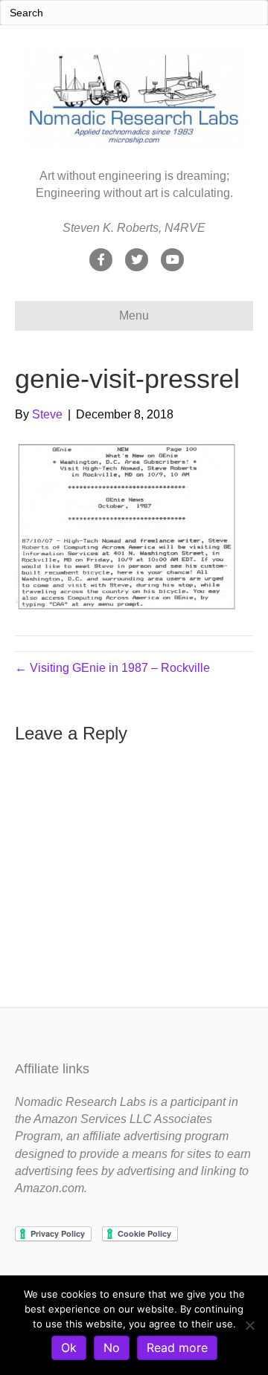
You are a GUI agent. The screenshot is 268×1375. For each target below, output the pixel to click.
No (111, 1347)
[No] (249, 1325)
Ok (69, 1347)
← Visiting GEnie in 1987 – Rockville (112, 667)
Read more (177, 1347)
